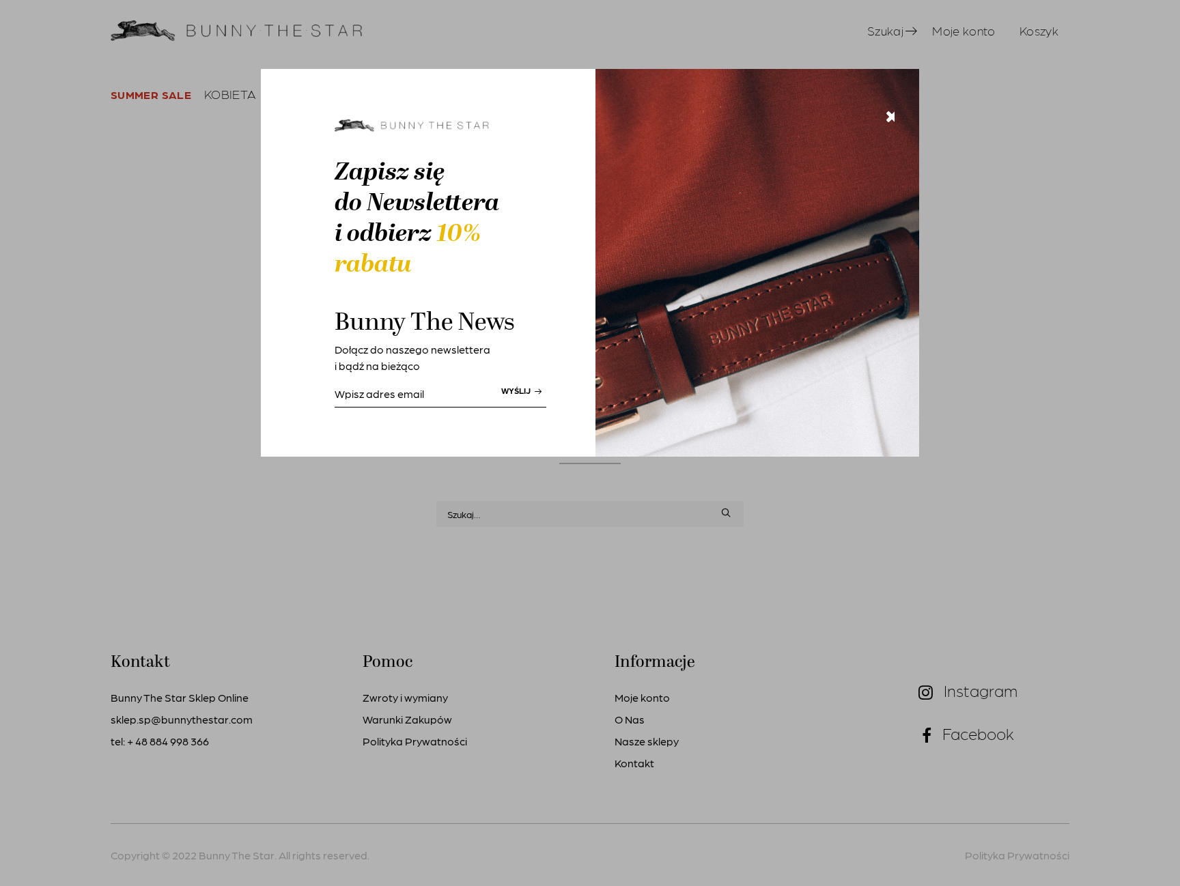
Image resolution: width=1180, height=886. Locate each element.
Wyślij (517, 390)
